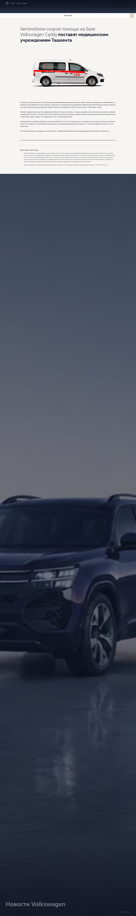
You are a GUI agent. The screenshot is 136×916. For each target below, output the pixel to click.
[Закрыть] (132, 15)
